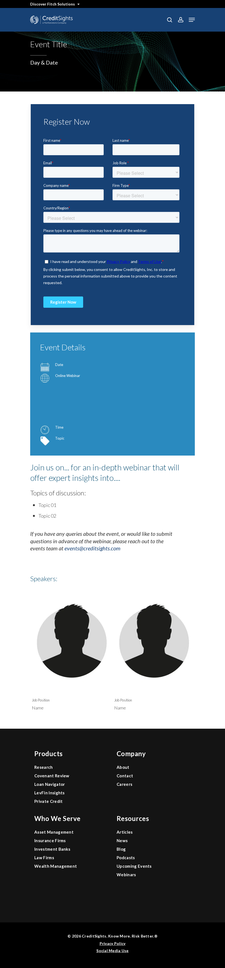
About (123, 767)
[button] (192, 20)
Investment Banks (52, 849)
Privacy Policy (113, 943)
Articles (125, 832)
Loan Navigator (49, 784)
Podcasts (126, 857)
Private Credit (48, 801)
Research (43, 767)
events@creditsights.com (92, 548)
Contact (125, 775)
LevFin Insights (49, 792)
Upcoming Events (134, 866)
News (122, 840)
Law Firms (44, 857)
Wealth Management (55, 866)
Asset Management (54, 832)
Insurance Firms (50, 840)
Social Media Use (112, 950)
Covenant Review (51, 775)
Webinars (126, 874)
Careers (124, 784)
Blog (121, 849)
